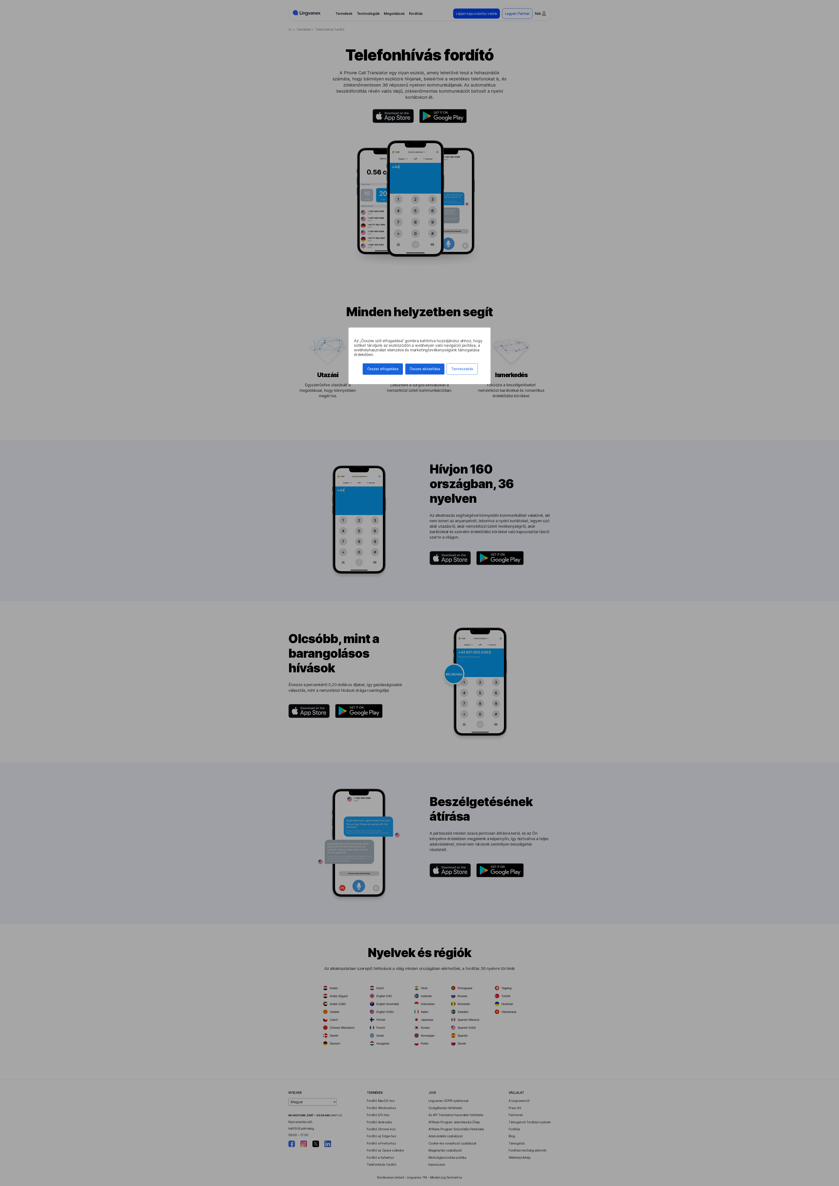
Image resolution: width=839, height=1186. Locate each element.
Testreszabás (462, 369)
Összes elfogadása (382, 369)
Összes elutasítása (425, 369)
